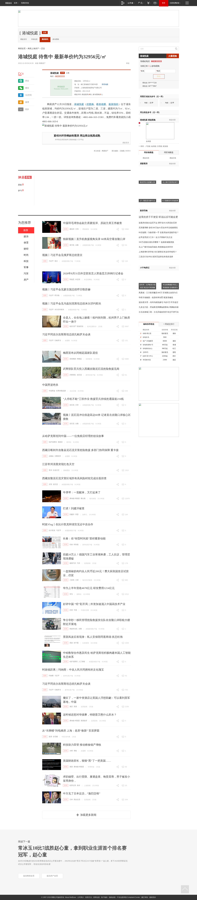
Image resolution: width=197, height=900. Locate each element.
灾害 (77, 405)
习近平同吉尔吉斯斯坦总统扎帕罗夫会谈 (66, 334)
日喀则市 (58, 456)
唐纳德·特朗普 (75, 498)
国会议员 (77, 799)
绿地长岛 (146, 337)
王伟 (77, 229)
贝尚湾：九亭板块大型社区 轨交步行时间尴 (147, 286)
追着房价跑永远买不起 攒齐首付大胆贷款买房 (158, 223)
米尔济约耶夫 (59, 309)
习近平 (51, 261)
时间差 (76, 544)
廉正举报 (144, 897)
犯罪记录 (73, 785)
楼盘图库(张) (87, 94)
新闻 (65, 229)
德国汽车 (73, 563)
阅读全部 (172, 120)
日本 (71, 799)
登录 (163, 3)
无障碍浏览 (25, 3)
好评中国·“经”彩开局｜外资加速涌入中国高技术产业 (94, 604)
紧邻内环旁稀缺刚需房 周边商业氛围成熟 (77, 135)
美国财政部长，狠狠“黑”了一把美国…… (87, 760)
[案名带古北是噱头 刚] (147, 169)
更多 (27, 109)
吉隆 (77, 245)
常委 (77, 514)
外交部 (77, 279)
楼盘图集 (148, 120)
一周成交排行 (168, 324)
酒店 (71, 706)
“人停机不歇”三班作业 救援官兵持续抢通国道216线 (93, 398)
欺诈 (78, 785)
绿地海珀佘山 (147, 348)
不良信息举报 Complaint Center (128, 897)
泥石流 (79, 375)
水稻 (71, 751)
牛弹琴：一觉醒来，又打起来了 (82, 492)
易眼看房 (125, 143)
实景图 (159, 146)
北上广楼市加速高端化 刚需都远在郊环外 (156, 247)
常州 (50, 470)
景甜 (71, 643)
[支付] (148, 3)
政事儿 (84, 514)
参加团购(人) (98, 94)
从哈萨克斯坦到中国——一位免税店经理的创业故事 (73, 435)
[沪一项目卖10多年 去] (147, 188)
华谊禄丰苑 (147, 360)
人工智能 (82, 661)
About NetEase (70, 897)
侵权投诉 (152, 897)
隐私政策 (112, 897)
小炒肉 (72, 580)
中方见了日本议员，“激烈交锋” (81, 793)
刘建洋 (72, 514)
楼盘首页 (23, 39)
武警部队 (73, 375)
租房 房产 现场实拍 (76, 326)
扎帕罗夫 (58, 340)
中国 (75, 610)
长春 (71, 544)
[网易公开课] (131, 3)
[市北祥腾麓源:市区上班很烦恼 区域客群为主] (170, 272)
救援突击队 (74, 629)
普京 (56, 261)
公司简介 (80, 897)
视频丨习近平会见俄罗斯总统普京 (62, 255)
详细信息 (34, 39)
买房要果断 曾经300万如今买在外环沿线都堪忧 (158, 228)
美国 (71, 767)
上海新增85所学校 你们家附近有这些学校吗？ (158, 252)
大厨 (77, 580)
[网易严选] (140, 3)
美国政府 (84, 721)
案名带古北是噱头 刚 (147, 182)
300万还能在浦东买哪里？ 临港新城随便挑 (156, 242)
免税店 (60, 442)
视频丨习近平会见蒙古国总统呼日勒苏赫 (66, 289)
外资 (71, 610)
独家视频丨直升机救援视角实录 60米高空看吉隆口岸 (94, 239)
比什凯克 (52, 530)
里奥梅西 (73, 359)
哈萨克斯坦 (53, 442)
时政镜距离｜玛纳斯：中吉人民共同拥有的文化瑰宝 (73, 669)
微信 (27, 88)
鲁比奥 (83, 498)
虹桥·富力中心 (148, 356)
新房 (50, 737)
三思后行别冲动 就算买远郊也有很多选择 (156, 257)
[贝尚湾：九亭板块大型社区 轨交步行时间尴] (147, 272)
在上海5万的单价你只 (170, 182)
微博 (27, 102)
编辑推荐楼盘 (148, 324)
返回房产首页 (52, 876)
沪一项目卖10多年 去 (147, 201)
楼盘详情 (77, 94)
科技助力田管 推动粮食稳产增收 (82, 744)
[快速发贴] (20, 74)
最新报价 (113, 104)
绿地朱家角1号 (148, 345)
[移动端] (122, 3)
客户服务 (104, 897)
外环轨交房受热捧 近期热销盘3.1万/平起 (69, 140)
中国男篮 (52, 391)
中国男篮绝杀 (50, 384)
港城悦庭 (54, 73)
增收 (75, 751)
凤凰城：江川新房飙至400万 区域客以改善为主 (158, 293)
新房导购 (144, 211)
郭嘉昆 (72, 279)
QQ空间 (28, 95)
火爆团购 (172, 56)
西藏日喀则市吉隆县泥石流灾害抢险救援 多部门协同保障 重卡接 (80, 450)
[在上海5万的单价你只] (170, 169)
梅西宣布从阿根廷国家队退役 (80, 352)
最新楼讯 (45, 39)
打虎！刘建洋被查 (73, 508)
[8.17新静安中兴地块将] (170, 188)
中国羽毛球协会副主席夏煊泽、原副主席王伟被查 (92, 223)
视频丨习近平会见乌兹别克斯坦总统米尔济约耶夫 (71, 303)
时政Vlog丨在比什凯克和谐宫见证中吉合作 (67, 524)
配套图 (165, 146)
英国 (75, 706)
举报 (127, 63)
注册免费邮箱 (174, 3)
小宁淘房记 (144, 268)
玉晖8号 (145, 352)
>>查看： (142, 146)
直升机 (72, 245)
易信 (27, 81)
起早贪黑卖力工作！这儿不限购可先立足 (155, 237)
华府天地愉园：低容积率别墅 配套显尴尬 (156, 298)
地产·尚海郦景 (148, 341)
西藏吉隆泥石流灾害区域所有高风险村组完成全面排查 (74, 478)
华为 (71, 594)
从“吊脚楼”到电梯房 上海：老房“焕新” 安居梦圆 (70, 730)
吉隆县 (51, 456)
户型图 (147, 146)
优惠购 (90, 104)
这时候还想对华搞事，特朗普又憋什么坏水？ (90, 714)
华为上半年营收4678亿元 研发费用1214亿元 (89, 588)
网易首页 (8, 3)
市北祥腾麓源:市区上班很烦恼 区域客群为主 (170, 287)
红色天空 (56, 470)
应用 (15, 3)
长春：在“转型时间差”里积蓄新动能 (84, 538)
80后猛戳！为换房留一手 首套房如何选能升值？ (159, 232)
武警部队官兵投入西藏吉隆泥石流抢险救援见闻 (91, 368)
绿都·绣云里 (147, 333)
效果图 (148, 141)
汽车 (78, 563)
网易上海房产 (33, 49)
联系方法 (88, 897)
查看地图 (105, 84)
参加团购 (56, 39)
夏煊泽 (72, 229)
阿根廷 (79, 359)
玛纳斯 (51, 676)
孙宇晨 (76, 643)
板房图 (153, 146)
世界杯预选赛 (61, 391)
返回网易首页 (28, 876)
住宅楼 (55, 737)
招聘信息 (96, 897)
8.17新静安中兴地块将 (170, 201)
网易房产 (42, 63)
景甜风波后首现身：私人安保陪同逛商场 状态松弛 (93, 636)
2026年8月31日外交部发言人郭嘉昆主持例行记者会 (93, 273)
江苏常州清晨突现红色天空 (58, 464)
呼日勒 (57, 295)
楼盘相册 (101, 104)
